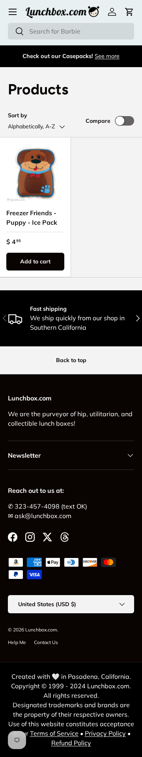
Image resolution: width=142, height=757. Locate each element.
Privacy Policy (105, 733)
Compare (98, 120)
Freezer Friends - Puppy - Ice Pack (31, 217)
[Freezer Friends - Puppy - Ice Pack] (35, 173)
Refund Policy (71, 743)
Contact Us (46, 642)
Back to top (71, 360)
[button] (129, 12)
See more (107, 56)
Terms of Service (54, 733)
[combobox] (71, 31)
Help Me (17, 642)
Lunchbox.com (41, 630)
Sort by (17, 115)
